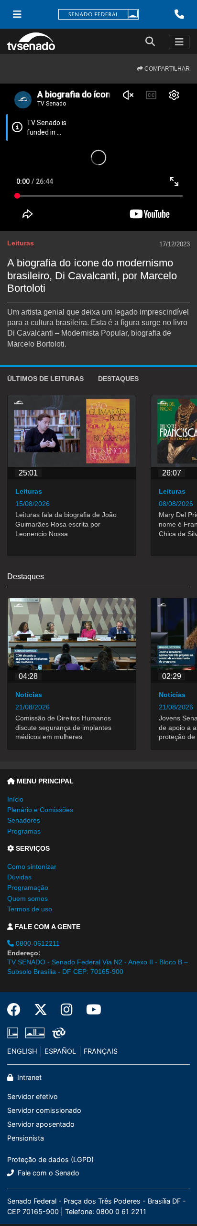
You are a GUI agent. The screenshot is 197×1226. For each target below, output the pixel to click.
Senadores (23, 820)
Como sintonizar (31, 866)
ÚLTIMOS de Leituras (45, 378)
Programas (24, 831)
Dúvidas (19, 877)
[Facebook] (17, 1010)
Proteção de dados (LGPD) (50, 1159)
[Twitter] (40, 1010)
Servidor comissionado (44, 1110)
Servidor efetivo (32, 1096)
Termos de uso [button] (29, 909)
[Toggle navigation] (179, 42)
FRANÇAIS (101, 1051)
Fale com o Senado (47, 1173)
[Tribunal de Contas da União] (57, 1033)
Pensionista (25, 1138)
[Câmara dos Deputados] (14, 1033)
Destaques (118, 378)
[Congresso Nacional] (35, 1033)
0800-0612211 (37, 943)
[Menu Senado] (17, 14)
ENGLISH (22, 1051)
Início (15, 799)
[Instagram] (66, 1010)
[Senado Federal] (98, 14)
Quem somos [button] (27, 898)
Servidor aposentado (41, 1124)
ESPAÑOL (60, 1051)
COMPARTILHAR (166, 68)
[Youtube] (90, 1010)
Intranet (28, 1077)
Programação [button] (27, 887)
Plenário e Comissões (40, 810)
